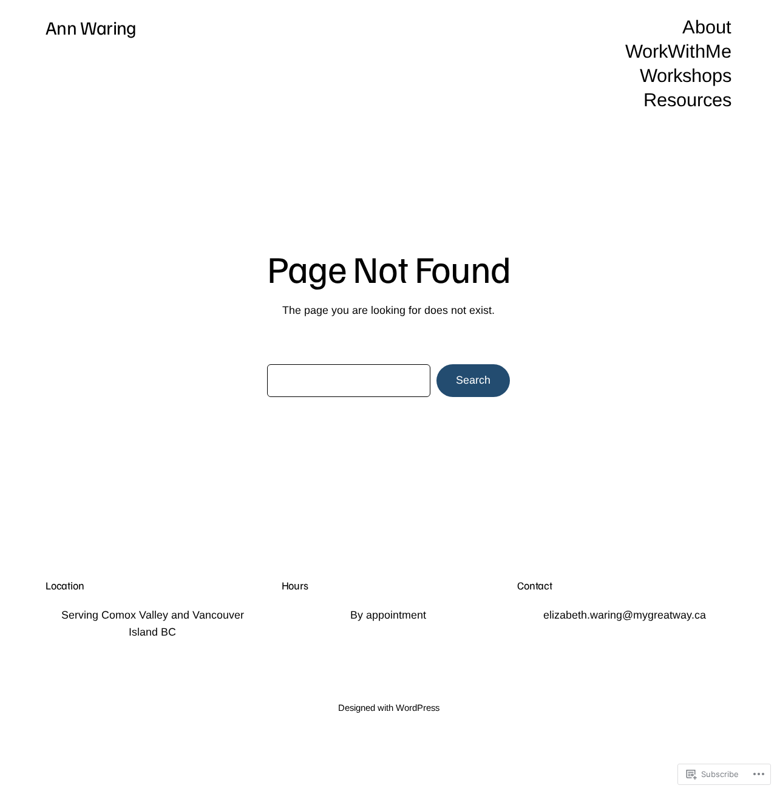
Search (473, 380)
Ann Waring (91, 27)
